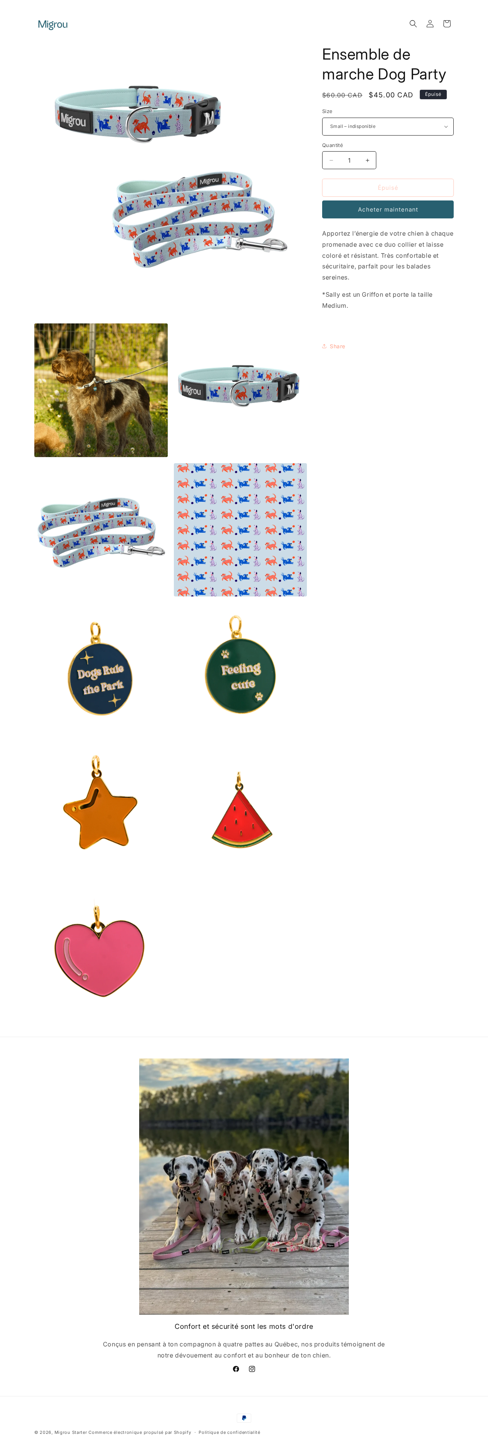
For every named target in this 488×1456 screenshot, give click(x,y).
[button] (413, 23)
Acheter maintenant (388, 209)
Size (327, 111)
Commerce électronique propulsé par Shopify (139, 1432)
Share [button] (337, 346)
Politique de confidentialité (229, 1432)
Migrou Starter (71, 1432)
